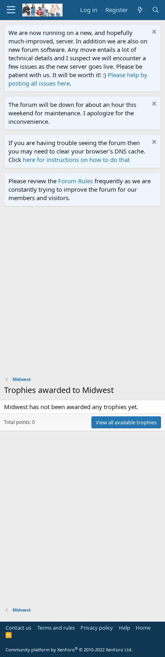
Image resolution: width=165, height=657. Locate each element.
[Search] (155, 9)
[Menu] (11, 10)
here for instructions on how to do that (76, 160)
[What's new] (139, 9)
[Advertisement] (82, 293)
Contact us (18, 627)
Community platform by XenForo (69, 650)
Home (143, 627)
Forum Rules (75, 181)
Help (124, 627)
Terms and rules (56, 627)
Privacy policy (96, 627)
